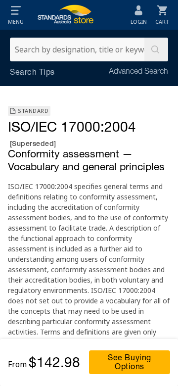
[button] (16, 15)
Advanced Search (138, 72)
